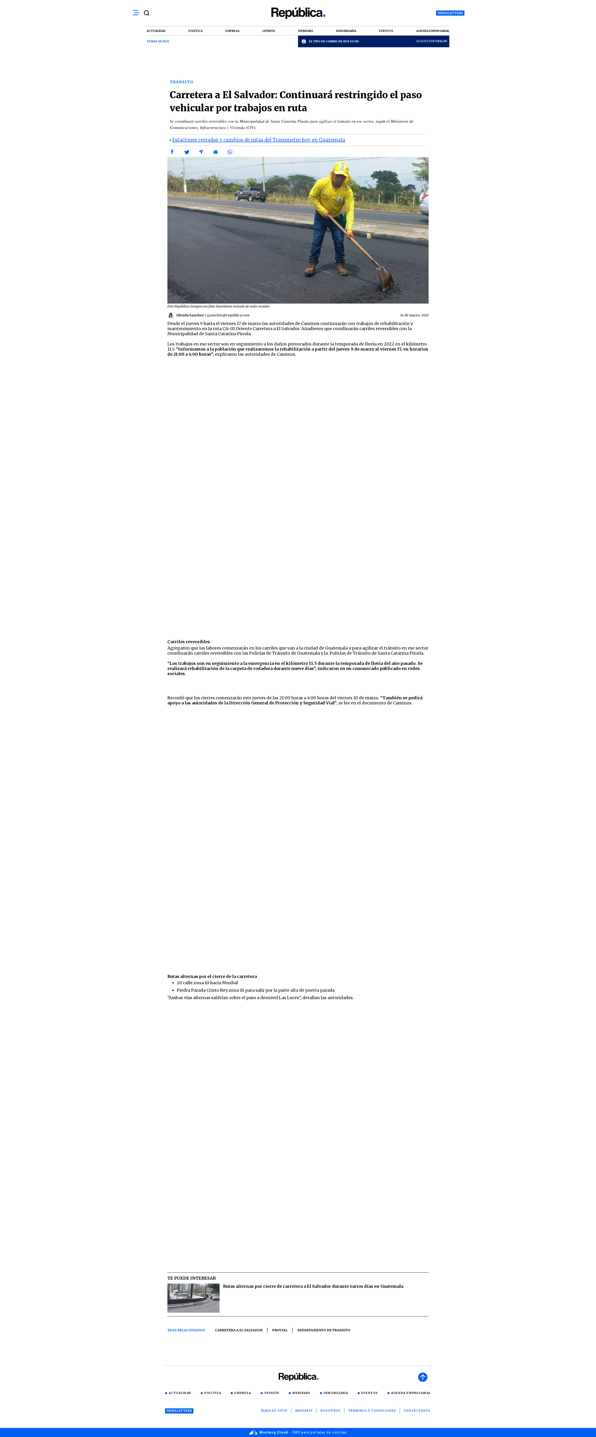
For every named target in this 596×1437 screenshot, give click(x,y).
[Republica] (298, 13)
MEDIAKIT (304, 1410)
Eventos (369, 1393)
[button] (172, 152)
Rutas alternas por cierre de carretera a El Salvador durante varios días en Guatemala (313, 1286)
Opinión (271, 1393)
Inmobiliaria (336, 1393)
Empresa (242, 1393)
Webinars (301, 1393)
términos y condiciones (372, 1410)
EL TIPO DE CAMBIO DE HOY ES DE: (334, 41)
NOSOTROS (331, 1410)
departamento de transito (323, 1330)
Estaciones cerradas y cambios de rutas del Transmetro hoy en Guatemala (258, 140)
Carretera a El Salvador (238, 1330)
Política (212, 1393)
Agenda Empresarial (411, 1393)
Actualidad (180, 1393)
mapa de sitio (274, 1410)
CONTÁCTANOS (417, 1410)
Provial (280, 1330)
